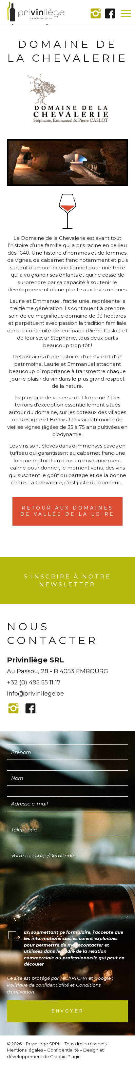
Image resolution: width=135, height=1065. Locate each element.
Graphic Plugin (65, 1056)
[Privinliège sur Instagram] (95, 13)
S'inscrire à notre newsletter (67, 580)
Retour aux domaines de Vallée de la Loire (67, 511)
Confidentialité (63, 1050)
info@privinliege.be (35, 693)
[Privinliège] (36, 12)
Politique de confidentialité (38, 985)
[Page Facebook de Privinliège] (110, 13)
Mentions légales (25, 1050)
